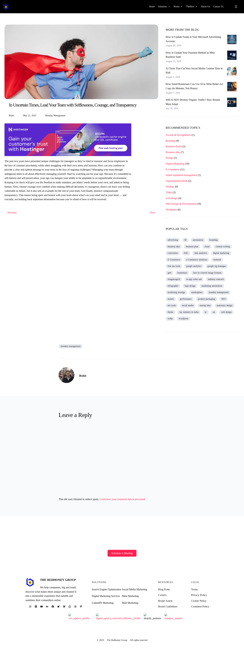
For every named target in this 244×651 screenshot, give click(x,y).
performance (186, 299)
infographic (173, 286)
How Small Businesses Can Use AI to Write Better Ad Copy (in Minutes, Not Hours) (194, 86)
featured (217, 259)
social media (188, 305)
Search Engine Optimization (106, 589)
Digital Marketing (175, 163)
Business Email (174, 146)
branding (213, 240)
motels (171, 299)
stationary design (224, 305)
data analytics (200, 253)
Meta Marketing (130, 596)
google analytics (193, 266)
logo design (190, 286)
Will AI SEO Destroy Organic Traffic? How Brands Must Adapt (193, 101)
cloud (206, 246)
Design (169, 157)
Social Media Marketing (134, 589)
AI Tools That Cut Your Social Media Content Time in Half (194, 70)
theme (170, 312)
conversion (173, 253)
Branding (170, 140)
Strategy (170, 186)
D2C (186, 253)
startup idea (205, 305)
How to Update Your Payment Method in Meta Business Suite (190, 54)
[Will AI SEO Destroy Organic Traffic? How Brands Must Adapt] (232, 103)
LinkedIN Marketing (103, 602)
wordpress (183, 318)
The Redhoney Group (58, 580)
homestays (182, 273)
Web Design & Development (181, 203)
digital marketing (221, 253)
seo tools (172, 305)
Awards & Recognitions (178, 135)
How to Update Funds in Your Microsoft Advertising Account (193, 39)
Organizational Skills (177, 180)
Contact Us (218, 6)
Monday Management (55, 115)
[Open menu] (236, 7)
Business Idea (173, 152)
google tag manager (216, 266)
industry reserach (216, 279)
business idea (174, 246)
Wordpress (171, 209)
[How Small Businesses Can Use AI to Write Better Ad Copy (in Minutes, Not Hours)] (232, 87)
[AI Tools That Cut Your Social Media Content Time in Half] (232, 71)
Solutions (162, 6)
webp (170, 318)
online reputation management (181, 175)
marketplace (197, 292)
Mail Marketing (130, 602)
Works (176, 6)
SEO (223, 299)
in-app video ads (194, 279)
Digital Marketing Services (106, 596)
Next (152, 212)
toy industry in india (189, 312)
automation (198, 240)
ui (205, 312)
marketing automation (212, 286)
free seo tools (174, 266)
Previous (12, 212)
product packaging (206, 299)
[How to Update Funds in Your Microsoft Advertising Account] (232, 40)
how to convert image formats (207, 273)
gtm (169, 273)
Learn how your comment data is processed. (123, 499)
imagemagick (174, 279)
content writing (223, 246)
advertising (173, 240)
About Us (205, 6)
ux (214, 312)
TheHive (190, 6)
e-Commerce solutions (196, 259)
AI (185, 240)
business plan (192, 246)
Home (152, 6)
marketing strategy (176, 292)
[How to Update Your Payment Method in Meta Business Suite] (232, 56)
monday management (219, 292)
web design (172, 198)
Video (169, 192)
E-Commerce (173, 169)
